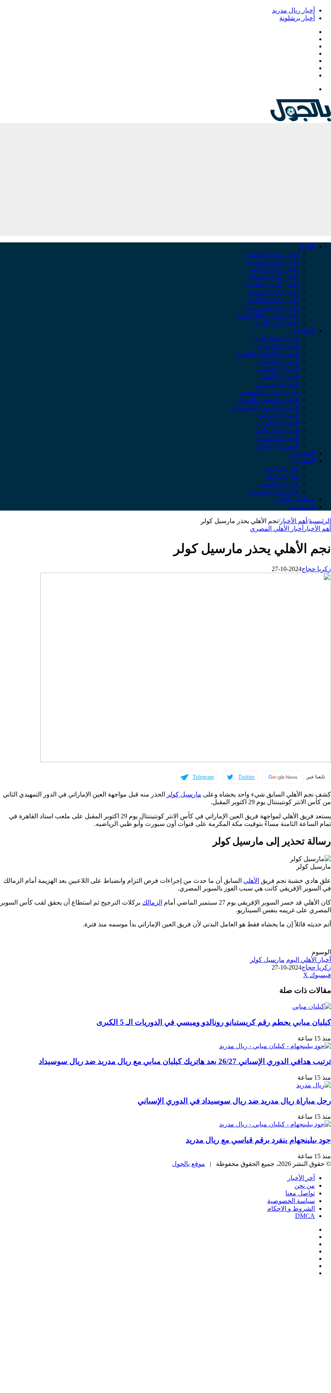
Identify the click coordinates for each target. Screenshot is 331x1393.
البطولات (303, 330)
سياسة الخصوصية (291, 1200)
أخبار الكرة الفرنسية (272, 307)
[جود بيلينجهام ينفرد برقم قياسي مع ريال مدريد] (275, 1124)
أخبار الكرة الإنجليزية (272, 284)
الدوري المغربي (278, 422)
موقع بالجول (188, 1163)
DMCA (305, 1215)
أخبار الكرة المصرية (273, 261)
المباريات (303, 460)
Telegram (203, 777)
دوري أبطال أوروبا (275, 338)
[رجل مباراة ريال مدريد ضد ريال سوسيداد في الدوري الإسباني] (313, 1085)
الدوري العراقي (278, 414)
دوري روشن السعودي (270, 391)
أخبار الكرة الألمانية (273, 299)
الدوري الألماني (279, 376)
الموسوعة (301, 506)
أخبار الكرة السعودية (272, 253)
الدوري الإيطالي (278, 368)
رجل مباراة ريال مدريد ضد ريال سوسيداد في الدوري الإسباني (234, 1101)
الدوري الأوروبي (278, 345)
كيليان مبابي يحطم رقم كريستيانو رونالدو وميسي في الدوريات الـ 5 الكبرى (213, 1022)
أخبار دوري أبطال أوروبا (267, 315)
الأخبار (306, 246)
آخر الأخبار (301, 1177)
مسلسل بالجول (294, 499)
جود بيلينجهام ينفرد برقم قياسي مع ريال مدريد (258, 1140)
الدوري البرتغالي (277, 445)
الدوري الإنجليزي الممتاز (267, 353)
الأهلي (251, 880)
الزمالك (152, 902)
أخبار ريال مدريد (293, 10)
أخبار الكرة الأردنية (274, 269)
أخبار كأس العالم (276, 322)
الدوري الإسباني (278, 361)
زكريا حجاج (316, 568)
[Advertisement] (165, 179)
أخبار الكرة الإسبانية (273, 276)
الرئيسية (320, 520)
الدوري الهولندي (277, 437)
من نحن (304, 1185)
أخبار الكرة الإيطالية (273, 292)
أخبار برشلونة (297, 18)
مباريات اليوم (281, 468)
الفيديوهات (301, 453)
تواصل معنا (300, 1193)
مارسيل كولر (184, 794)
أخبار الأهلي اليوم (308, 959)
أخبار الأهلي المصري (277, 528)
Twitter (246, 777)
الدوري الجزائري (277, 430)
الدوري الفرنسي (277, 384)
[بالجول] (300, 119)
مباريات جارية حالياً (273, 491)
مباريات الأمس (279, 483)
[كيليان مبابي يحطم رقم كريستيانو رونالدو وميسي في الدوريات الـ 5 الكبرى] (311, 1006)
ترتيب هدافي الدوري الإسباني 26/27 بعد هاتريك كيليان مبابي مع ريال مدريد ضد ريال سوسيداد (185, 1061)
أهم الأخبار (293, 520)
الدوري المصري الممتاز (268, 399)
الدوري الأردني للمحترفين (265, 407)
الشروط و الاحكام (291, 1208)
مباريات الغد (282, 476)
